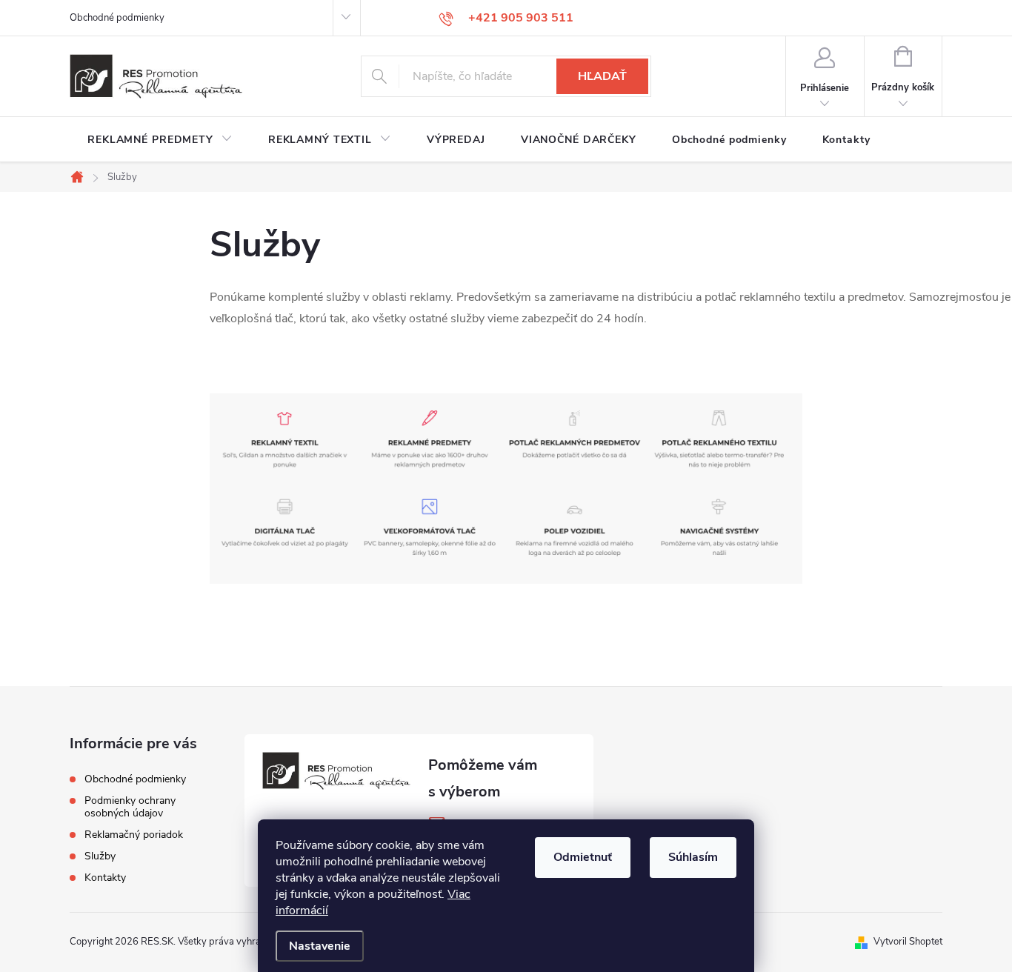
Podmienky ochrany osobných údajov (130, 806)
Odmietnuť (582, 857)
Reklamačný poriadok (133, 835)
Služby (100, 856)
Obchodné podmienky (117, 17)
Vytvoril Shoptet (907, 941)
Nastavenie (319, 946)
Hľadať (602, 76)
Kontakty (105, 878)
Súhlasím (693, 857)
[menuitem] (160, 140)
